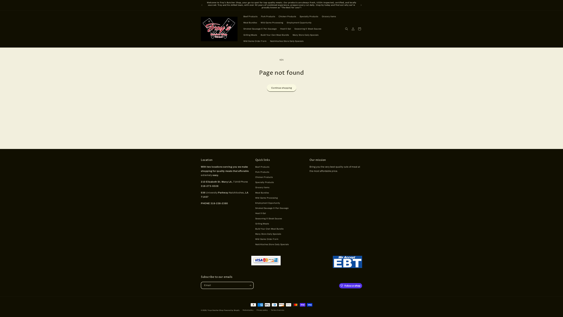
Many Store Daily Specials (268, 234)
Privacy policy (262, 310)
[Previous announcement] (202, 5)
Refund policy (248, 310)
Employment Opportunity (267, 203)
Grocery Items (262, 187)
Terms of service (277, 310)
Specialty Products (264, 182)
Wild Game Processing (266, 198)
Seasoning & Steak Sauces (268, 218)
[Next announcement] (361, 5)
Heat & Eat (260, 213)
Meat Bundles (262, 193)
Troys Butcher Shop (215, 310)
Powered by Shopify (232, 310)
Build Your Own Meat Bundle (269, 229)
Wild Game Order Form (266, 239)
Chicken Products (264, 177)
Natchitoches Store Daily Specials (272, 244)
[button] (346, 29)
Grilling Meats (262, 224)
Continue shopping (281, 88)
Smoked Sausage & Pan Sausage (272, 208)
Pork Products (262, 172)
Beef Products (262, 167)
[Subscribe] (250, 285)
